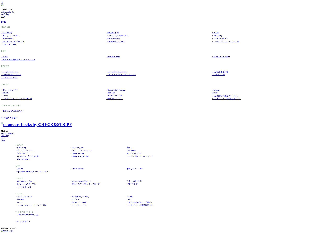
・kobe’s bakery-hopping (115, 90)
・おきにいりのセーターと (117, 35)
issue (3, 140)
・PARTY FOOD (218, 75)
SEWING (5, 27)
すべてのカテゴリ (9, 118)
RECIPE (5, 66)
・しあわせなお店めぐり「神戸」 (225, 96)
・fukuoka (215, 90)
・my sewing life (112, 32)
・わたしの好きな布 (220, 38)
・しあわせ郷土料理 (220, 72)
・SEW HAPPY (7, 38)
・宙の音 (4, 57)
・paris (214, 93)
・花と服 (215, 32)
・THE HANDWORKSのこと (12, 111)
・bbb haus (110, 93)
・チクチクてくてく (114, 99)
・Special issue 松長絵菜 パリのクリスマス (18, 59)
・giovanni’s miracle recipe (116, 72)
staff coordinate (7, 12)
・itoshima (5, 93)
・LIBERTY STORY (114, 96)
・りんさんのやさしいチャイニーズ (121, 75)
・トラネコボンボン (9, 77)
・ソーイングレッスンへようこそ (225, 41)
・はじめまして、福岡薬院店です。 (226, 99)
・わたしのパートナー (221, 57)
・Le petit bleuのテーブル (11, 75)
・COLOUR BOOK (8, 44)
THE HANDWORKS (10, 105)
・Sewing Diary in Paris (115, 41)
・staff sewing (6, 32)
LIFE (3, 51)
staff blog (5, 14)
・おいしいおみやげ (9, 90)
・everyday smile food (9, 72)
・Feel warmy (217, 35)
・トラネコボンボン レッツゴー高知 (16, 99)
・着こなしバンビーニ (10, 35)
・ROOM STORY (113, 57)
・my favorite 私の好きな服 (12, 41)
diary (3, 16)
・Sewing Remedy (113, 38)
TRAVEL (5, 84)
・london (4, 96)
